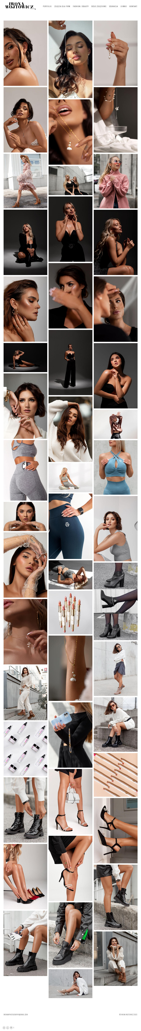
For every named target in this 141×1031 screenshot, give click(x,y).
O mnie (124, 6)
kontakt (133, 6)
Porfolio (47, 6)
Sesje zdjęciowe (98, 6)
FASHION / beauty (81, 6)
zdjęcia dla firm (62, 6)
